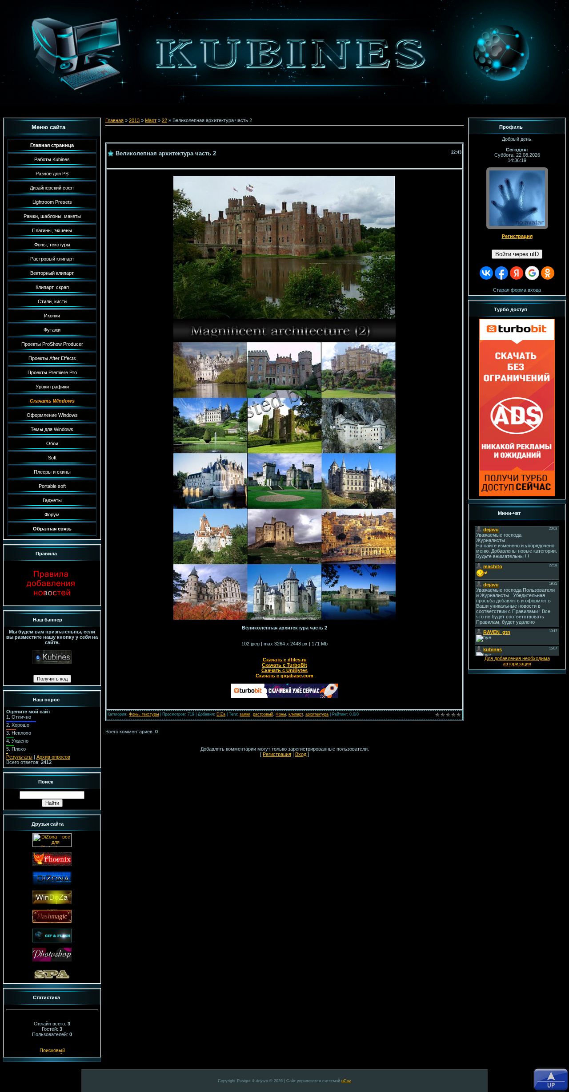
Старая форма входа (517, 290)
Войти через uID (517, 254)
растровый (263, 714)
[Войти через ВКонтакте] (486, 273)
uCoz (346, 1081)
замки (245, 714)
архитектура (317, 714)
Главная (114, 120)
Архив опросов (53, 757)
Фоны (281, 714)
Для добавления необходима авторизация (517, 661)
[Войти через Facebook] (501, 273)
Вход (300, 754)
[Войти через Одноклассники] (547, 273)
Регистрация (277, 754)
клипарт (296, 714)
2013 (134, 120)
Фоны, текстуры (144, 714)
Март (150, 120)
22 (164, 120)
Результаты (19, 757)
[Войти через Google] (532, 273)
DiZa (220, 714)
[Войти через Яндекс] (516, 273)
